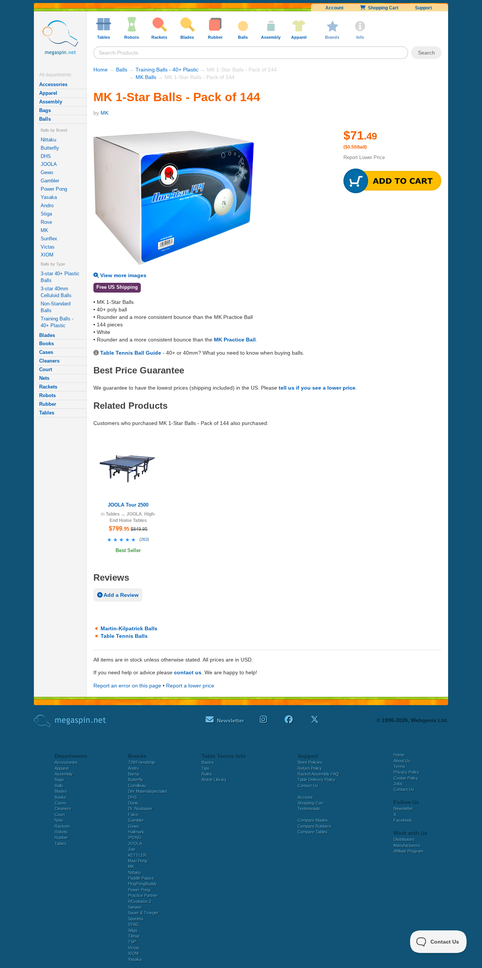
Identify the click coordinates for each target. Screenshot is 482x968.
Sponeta (135, 918)
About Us (402, 761)
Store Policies (309, 762)
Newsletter (403, 808)
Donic (133, 803)
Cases (46, 352)
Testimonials (308, 808)
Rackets (48, 387)
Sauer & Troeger (143, 912)
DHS (46, 156)
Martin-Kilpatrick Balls (129, 628)
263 (144, 539)
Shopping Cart (382, 8)
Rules (206, 774)
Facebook (403, 820)
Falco (133, 814)
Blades (47, 335)
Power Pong (54, 189)
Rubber (47, 404)
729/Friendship (141, 762)
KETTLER (137, 855)
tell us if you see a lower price (317, 388)
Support (423, 8)
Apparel (48, 93)
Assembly (50, 102)
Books (46, 343)
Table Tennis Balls (124, 636)
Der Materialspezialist (147, 791)
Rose (46, 222)
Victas (48, 247)
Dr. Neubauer (140, 808)
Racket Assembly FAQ (318, 774)
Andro (47, 205)
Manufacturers (407, 845)
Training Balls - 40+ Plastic (57, 322)
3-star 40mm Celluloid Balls (56, 292)
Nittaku (48, 140)
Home (100, 70)
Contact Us (307, 785)
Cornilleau (137, 785)
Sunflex (49, 238)
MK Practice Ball (235, 340)
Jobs (398, 783)
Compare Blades (312, 820)
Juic (132, 849)
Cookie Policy (406, 778)
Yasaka (49, 197)
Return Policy (309, 768)
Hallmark (136, 832)
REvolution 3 (139, 901)
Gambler (50, 181)
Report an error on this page (127, 686)
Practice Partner (143, 895)
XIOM (47, 255)
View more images (122, 275)
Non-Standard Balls (55, 307)
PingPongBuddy (142, 884)
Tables (46, 413)
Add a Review (120, 595)
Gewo (47, 172)
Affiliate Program (408, 851)
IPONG (135, 837)
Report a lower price (190, 686)
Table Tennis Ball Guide (130, 353)
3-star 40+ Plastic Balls (60, 277)
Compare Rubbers (314, 826)
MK (44, 230)
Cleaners (49, 361)
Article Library (214, 779)
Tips (205, 768)
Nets (44, 378)
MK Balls (146, 77)
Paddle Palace (141, 878)
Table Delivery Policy (316, 779)
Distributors (404, 839)
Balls (45, 119)
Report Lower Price (364, 157)
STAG (133, 924)
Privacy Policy (406, 772)
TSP (132, 941)
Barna (133, 774)
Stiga (46, 214)
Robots (47, 395)
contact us (187, 672)
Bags (45, 110)
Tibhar (134, 936)
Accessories (53, 84)
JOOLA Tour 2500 (128, 505)
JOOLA (49, 164)
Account (334, 8)
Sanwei (134, 907)
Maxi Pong (137, 861)
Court (45, 369)
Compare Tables (312, 832)
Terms (399, 766)
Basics (207, 762)
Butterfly (50, 148)
